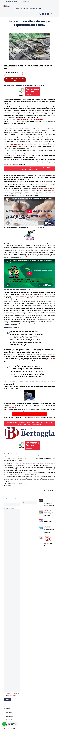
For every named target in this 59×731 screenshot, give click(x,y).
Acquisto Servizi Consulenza (9, 711)
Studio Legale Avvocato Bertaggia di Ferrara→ (29, 119)
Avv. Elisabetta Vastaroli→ (30, 152)
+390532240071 (42, 85)
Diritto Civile (47, 526)
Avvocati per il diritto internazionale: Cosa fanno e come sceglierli (49, 505)
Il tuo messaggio (9, 508)
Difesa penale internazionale (47, 500)
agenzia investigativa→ (24, 256)
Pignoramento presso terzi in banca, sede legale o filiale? (49, 531)
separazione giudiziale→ (47, 188)
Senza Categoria (47, 510)
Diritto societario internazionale (48, 502)
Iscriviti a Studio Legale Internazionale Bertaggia (29, 414)
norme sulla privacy (11, 695)
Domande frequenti (10, 728)
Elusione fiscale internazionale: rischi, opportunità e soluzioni (49, 543)
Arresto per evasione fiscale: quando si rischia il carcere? (49, 513)
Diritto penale (47, 538)
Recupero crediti (47, 527)
